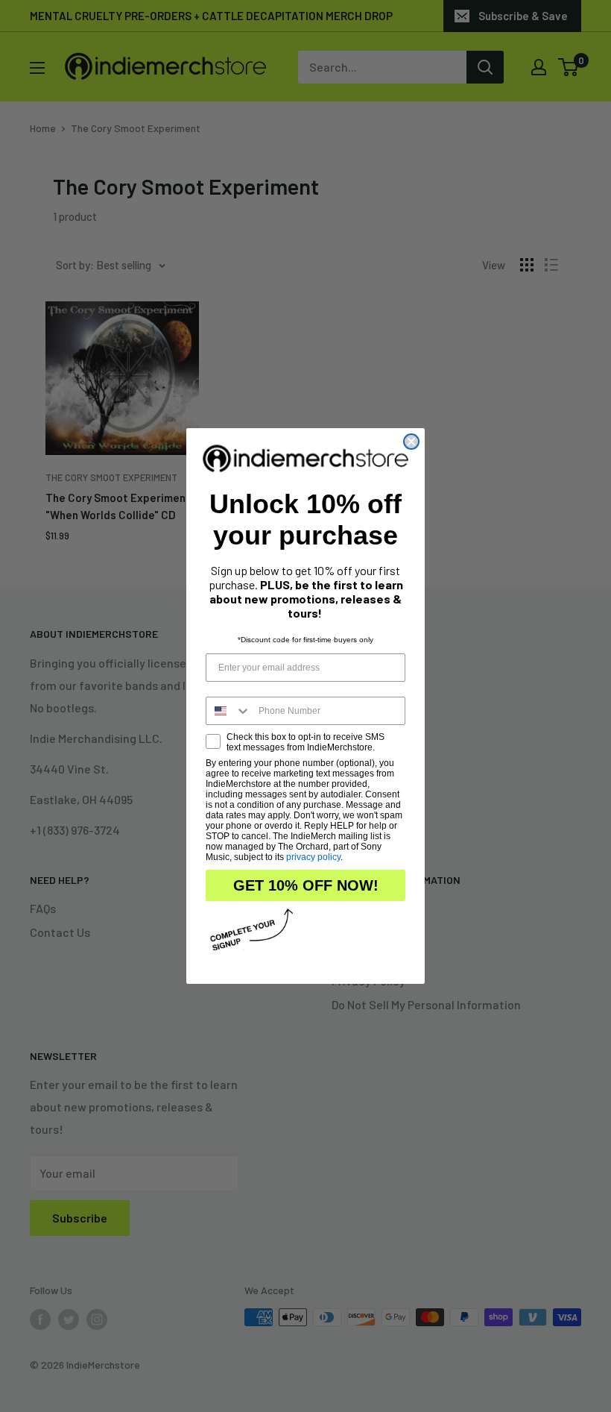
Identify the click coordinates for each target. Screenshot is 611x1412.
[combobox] (228, 710)
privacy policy (313, 857)
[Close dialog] (411, 441)
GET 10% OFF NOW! (306, 885)
